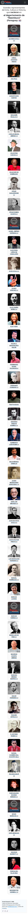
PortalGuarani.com (12, 906)
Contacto (4, 908)
